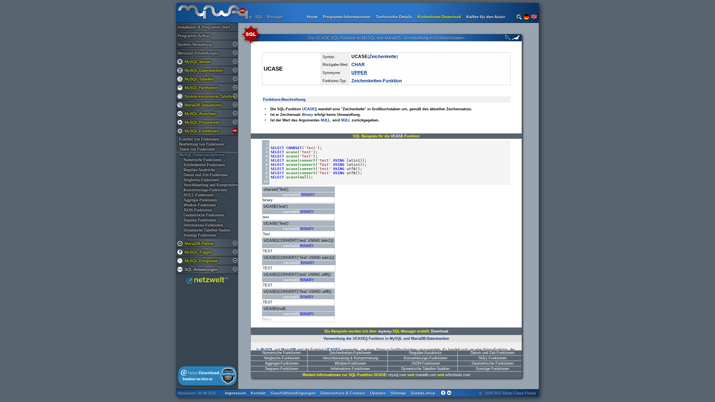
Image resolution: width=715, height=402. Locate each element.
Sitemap (398, 393)
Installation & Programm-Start (201, 27)
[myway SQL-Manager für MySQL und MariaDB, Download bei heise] (207, 384)
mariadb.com (425, 375)
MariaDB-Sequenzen (203, 105)
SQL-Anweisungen (201, 269)
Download (439, 331)
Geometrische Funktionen (201, 215)
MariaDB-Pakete (199, 243)
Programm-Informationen (347, 17)
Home (312, 17)
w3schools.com (457, 375)
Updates (378, 393)
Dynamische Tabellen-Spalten (204, 230)
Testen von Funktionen (197, 149)
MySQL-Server (198, 61)
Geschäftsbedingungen (293, 393)
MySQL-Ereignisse (201, 261)
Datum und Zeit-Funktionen (203, 175)
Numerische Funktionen (200, 160)
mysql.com (397, 375)
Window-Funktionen (197, 205)
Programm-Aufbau (194, 36)
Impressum (235, 393)
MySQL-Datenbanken (204, 70)
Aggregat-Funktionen (198, 200)
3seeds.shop (423, 393)
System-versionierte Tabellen (208, 96)
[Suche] (519, 17)
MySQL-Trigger (198, 252)
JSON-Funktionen (195, 210)
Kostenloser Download (439, 17)
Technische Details (394, 17)
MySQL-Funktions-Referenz (201, 155)
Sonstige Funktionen (197, 235)
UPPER (359, 72)
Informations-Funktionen (201, 225)
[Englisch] (534, 17)
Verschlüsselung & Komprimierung (350, 358)
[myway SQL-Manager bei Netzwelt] (207, 283)
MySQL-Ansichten (200, 113)
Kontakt (258, 393)
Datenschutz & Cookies (343, 393)
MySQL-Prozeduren (202, 122)
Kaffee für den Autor (485, 17)
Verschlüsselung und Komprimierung (207, 185)
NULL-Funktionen (196, 195)
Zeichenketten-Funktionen (350, 353)
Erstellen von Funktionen (199, 139)
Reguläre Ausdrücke (197, 170)
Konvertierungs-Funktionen (203, 190)
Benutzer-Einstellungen (198, 53)
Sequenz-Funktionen (197, 220)
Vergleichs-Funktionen (199, 180)
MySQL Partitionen (201, 87)
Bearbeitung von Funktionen (201, 144)
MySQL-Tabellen (199, 79)
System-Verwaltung (195, 44)
